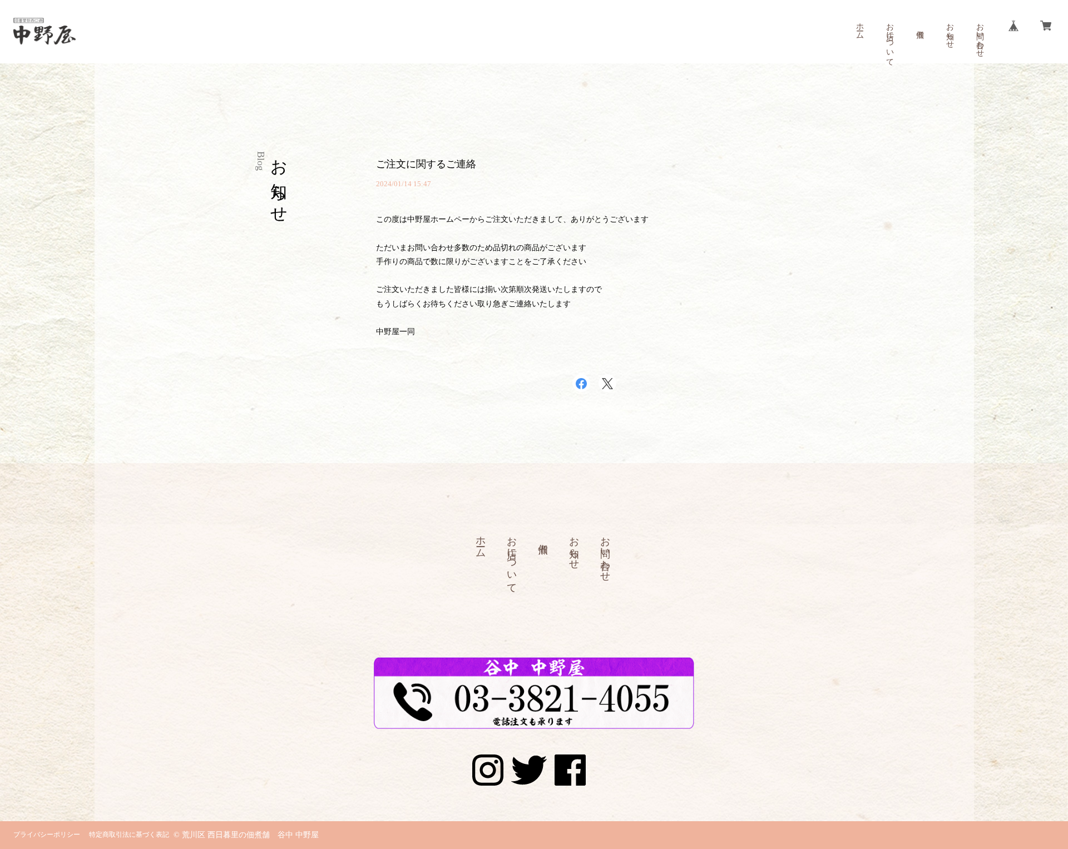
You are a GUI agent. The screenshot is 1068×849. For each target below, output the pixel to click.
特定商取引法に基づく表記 (129, 834)
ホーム (860, 27)
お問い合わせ (980, 35)
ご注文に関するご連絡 (426, 164)
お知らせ (950, 31)
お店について (890, 40)
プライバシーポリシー (46, 834)
